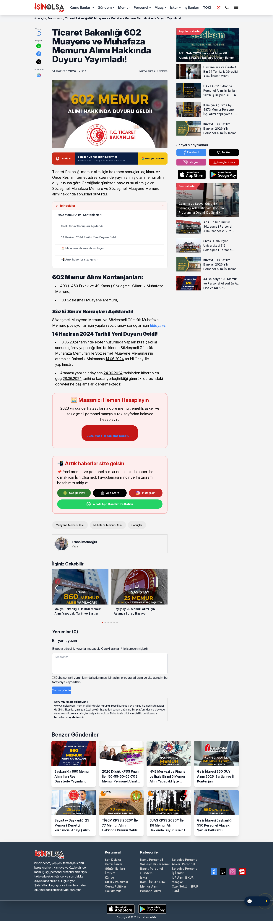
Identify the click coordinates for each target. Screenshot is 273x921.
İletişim (110, 873)
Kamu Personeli (151, 859)
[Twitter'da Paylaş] (38, 62)
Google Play (77, 492)
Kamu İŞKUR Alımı (152, 882)
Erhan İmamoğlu (84, 542)
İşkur (174, 7)
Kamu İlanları (80, 7)
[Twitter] (223, 871)
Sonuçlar (136, 525)
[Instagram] (232, 871)
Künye (109, 877)
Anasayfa (40, 18)
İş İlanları (191, 7)
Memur (124, 7)
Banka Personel (151, 868)
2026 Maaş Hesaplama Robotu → (110, 436)
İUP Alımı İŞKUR (183, 877)
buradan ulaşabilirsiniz (69, 717)
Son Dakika (113, 859)
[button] (163, 588)
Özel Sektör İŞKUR (185, 886)
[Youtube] (242, 871)
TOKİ (207, 7)
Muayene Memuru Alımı (70, 525)
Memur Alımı (55, 18)
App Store (112, 492)
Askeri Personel (183, 864)
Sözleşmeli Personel (155, 864)
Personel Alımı (150, 891)
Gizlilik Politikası (116, 882)
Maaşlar (177, 882)
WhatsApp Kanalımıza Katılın (112, 504)
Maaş (159, 7)
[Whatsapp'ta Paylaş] (38, 46)
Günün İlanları (115, 868)
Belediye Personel (185, 859)
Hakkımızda (113, 891)
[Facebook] (214, 871)
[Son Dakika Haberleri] (218, 7)
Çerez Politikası (116, 886)
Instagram (148, 492)
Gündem (105, 7)
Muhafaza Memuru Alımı (107, 525)
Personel (141, 7)
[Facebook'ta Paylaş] (38, 54)
